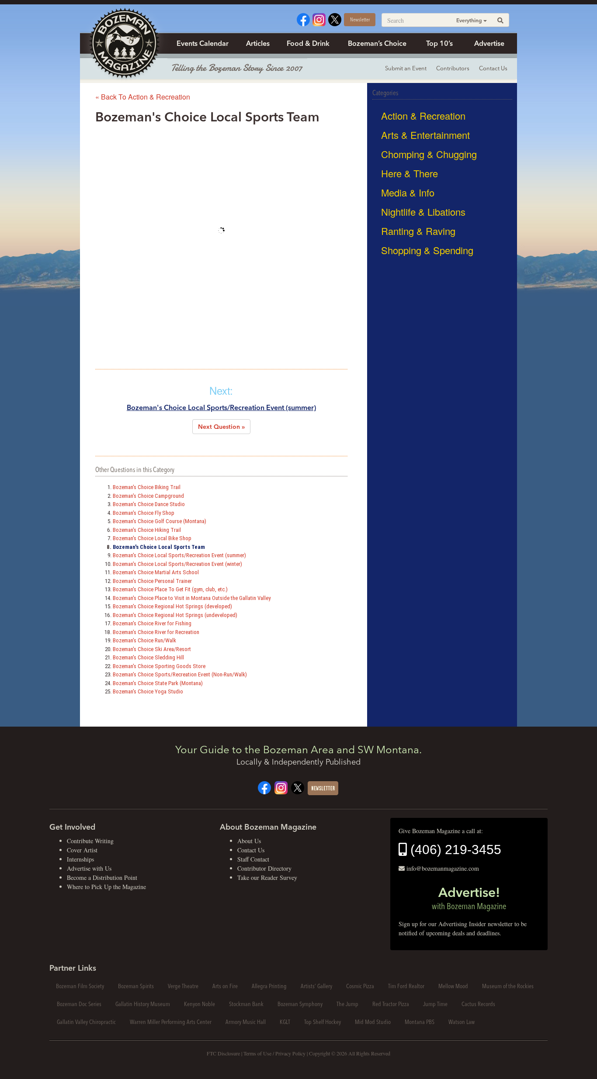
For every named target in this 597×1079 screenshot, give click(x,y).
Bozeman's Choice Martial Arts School (156, 572)
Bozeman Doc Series (79, 1004)
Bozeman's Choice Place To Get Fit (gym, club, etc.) (170, 589)
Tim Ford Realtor (406, 986)
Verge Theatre (183, 986)
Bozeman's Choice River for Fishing (152, 623)
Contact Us (493, 68)
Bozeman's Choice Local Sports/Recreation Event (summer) (221, 407)
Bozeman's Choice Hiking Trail (147, 530)
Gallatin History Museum (142, 1004)
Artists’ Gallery (316, 986)
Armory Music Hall (246, 1022)
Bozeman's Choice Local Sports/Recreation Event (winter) (177, 564)
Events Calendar (203, 43)
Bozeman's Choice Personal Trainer (152, 581)
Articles (258, 43)
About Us (249, 841)
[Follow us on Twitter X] (334, 18)
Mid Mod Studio (373, 1022)
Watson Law (461, 1022)
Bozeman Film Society (80, 986)
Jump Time (435, 1004)
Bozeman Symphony (300, 1004)
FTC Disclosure (223, 1053)
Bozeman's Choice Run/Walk (144, 640)
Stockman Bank (246, 1004)
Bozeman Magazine (123, 43)
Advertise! (469, 897)
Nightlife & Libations (423, 211)
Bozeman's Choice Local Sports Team (159, 547)
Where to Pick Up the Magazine (106, 887)
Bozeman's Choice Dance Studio (149, 504)
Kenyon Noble (199, 1004)
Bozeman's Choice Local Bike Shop (152, 538)
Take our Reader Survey (267, 877)
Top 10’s (439, 43)
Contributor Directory (264, 868)
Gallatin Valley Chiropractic (86, 1022)
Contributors (452, 68)
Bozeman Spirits (136, 986)
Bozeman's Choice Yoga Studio (148, 691)
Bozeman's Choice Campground (148, 496)
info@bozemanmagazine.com (442, 868)
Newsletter (360, 19)
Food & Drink (308, 43)
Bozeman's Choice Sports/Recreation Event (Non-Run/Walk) (180, 674)
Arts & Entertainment (425, 134)
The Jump (347, 1004)
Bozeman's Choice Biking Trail (146, 487)
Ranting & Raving (418, 231)
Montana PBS (419, 1022)
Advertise (489, 43)
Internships (80, 859)
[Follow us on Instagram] (319, 18)
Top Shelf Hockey (322, 1022)
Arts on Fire (225, 986)
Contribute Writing (90, 841)
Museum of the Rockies (508, 986)
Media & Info (407, 192)
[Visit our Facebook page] (303, 18)
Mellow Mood (453, 986)
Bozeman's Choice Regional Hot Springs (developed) (172, 606)
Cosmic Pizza (360, 986)
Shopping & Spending (427, 250)
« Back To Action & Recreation (142, 97)
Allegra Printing (269, 986)
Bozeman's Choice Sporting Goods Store (159, 666)
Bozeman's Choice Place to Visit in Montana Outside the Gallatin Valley (192, 598)
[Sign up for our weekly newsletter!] (323, 787)
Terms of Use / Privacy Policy (274, 1053)
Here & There (409, 173)
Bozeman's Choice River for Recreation (156, 632)
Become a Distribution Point (102, 877)
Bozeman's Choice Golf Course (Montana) (159, 521)
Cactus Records (478, 1004)
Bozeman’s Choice (377, 43)
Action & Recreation (423, 115)
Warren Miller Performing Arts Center (171, 1022)
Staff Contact (253, 859)
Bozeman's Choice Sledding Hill (148, 657)
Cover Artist (82, 850)
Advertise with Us (89, 868)
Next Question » (221, 427)
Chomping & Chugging (429, 154)
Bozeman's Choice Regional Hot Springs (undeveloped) (175, 615)
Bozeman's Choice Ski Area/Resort (152, 649)
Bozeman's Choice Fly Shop (143, 513)
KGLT (285, 1022)
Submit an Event (406, 68)
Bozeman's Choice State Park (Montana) (158, 683)
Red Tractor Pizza (390, 1004)
